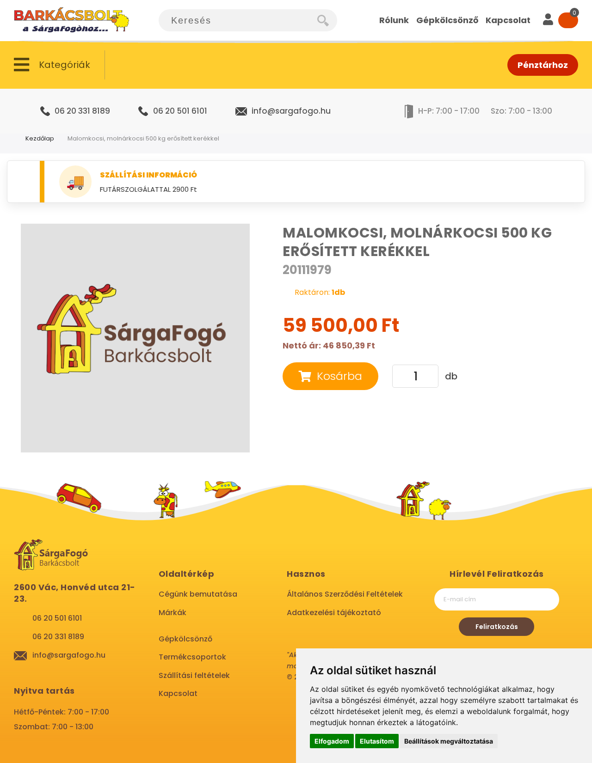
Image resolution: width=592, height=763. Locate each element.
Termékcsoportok (192, 657)
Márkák (172, 612)
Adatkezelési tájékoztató (334, 612)
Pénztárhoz (543, 65)
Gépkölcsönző (185, 639)
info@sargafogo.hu (291, 110)
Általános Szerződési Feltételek (345, 594)
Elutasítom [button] (377, 741)
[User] (548, 20)
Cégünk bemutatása (198, 594)
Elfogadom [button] (331, 741)
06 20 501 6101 (180, 110)
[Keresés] (327, 20)
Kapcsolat (178, 693)
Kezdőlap (39, 138)
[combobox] (238, 20)
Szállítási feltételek (194, 675)
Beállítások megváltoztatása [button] (448, 741)
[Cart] (568, 20)
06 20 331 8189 (82, 110)
